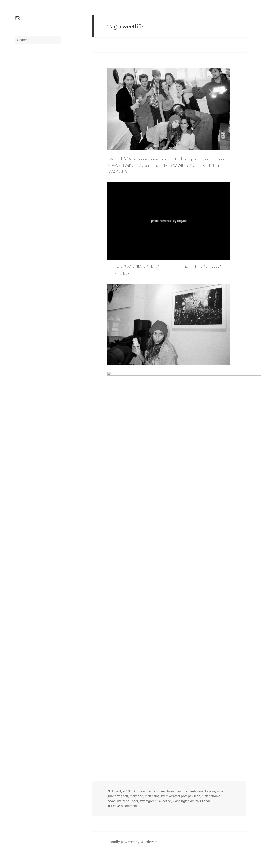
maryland (136, 796)
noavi (141, 791)
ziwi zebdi (202, 801)
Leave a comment (124, 806)
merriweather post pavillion (180, 796)
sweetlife (164, 801)
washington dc (183, 801)
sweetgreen (148, 801)
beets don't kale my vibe (206, 791)
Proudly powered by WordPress (132, 842)
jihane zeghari (117, 796)
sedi (135, 801)
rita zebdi (123, 801)
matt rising (152, 796)
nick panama (211, 796)
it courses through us (167, 791)
